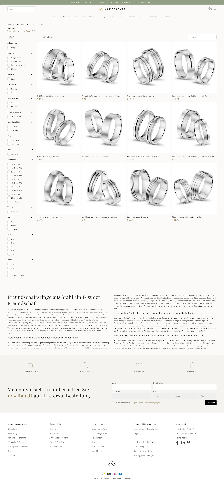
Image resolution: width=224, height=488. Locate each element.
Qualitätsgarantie (99, 433)
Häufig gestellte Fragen (18, 446)
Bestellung (12, 429)
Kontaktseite (181, 437)
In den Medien (97, 446)
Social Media (97, 451)
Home (9, 24)
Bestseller (193, 37)
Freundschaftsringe (29, 24)
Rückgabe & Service (16, 442)
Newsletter (96, 437)
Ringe (16, 24)
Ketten (52, 429)
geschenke (167, 17)
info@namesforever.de (185, 433)
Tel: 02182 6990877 (184, 429)
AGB (96, 479)
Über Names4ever (99, 429)
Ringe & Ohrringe (57, 442)
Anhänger (54, 433)
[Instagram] (183, 443)
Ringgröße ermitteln (142, 451)
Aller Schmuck (55, 446)
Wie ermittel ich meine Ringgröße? (21, 31)
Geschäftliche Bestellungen (145, 429)
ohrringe (153, 17)
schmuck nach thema (70, 17)
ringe (142, 17)
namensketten (88, 17)
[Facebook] (177, 443)
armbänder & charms (127, 17)
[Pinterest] (188, 443)
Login (135, 433)
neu (54, 17)
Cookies (127, 479)
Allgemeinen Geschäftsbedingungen (146, 402)
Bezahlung (12, 433)
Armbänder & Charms (59, 437)
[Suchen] (32, 9)
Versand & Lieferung (16, 437)
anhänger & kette (106, 17)
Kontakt (11, 455)
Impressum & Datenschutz (111, 479)
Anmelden (211, 402)
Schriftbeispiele (140, 446)
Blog (9, 451)
